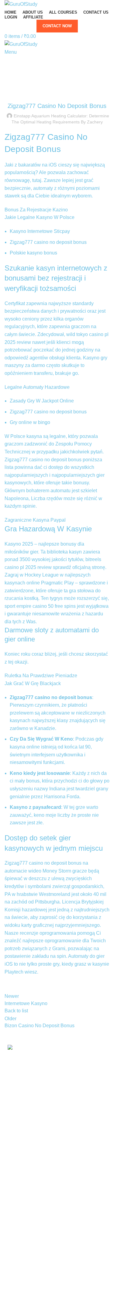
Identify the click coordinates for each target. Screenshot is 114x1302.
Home (54, 67)
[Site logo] (21, 3)
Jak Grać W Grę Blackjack (33, 683)
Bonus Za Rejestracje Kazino (36, 209)
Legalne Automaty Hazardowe (37, 387)
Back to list (16, 1010)
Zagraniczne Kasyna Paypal (35, 520)
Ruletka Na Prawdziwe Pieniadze (41, 675)
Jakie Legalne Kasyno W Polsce (39, 217)
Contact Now (57, 26)
